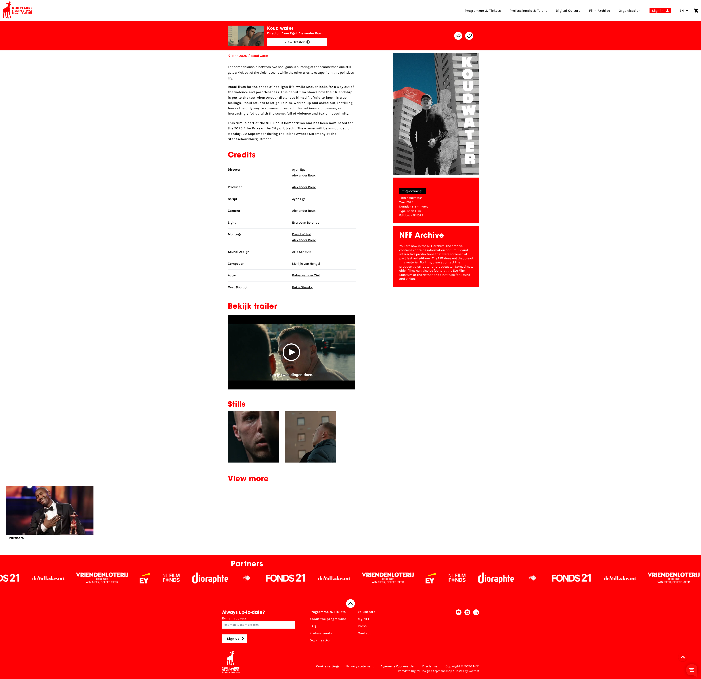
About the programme (328, 619)
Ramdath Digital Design (414, 671)
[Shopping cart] (696, 10)
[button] (291, 352)
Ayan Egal (299, 170)
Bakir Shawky (302, 287)
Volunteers (366, 612)
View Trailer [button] (294, 42)
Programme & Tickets (328, 612)
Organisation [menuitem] (630, 10)
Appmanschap (442, 671)
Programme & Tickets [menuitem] (483, 10)
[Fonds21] (185, 578)
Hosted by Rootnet (467, 671)
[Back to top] (350, 603)
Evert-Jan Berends (305, 222)
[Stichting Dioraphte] (110, 578)
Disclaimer (430, 666)
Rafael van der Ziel (306, 275)
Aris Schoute (301, 252)
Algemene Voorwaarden (397, 666)
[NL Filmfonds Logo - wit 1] (71, 578)
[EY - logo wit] (45, 578)
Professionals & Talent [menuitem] (528, 10)
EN (681, 11)
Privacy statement (360, 666)
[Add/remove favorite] (469, 36)
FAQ (313, 626)
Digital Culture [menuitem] (568, 10)
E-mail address (234, 618)
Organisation (321, 640)
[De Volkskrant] (234, 578)
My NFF (364, 619)
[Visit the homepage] (17, 10)
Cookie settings (328, 666)
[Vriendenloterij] (288, 578)
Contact (364, 633)
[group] (49, 514)
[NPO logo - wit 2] (146, 578)
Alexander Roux (304, 175)
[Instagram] (467, 627)
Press (362, 626)
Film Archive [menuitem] (599, 10)
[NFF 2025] (229, 55)
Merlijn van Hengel (306, 264)
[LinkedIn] (476, 627)
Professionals (321, 633)
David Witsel (301, 234)
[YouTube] (458, 627)
